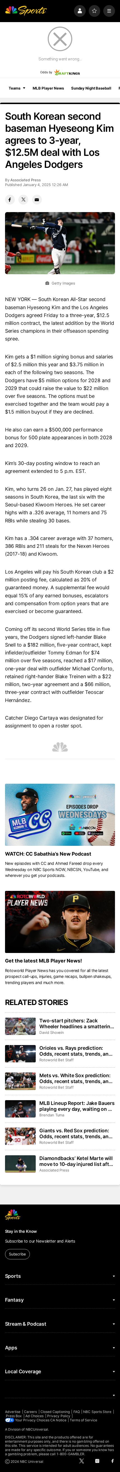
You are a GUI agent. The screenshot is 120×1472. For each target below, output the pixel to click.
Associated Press (25, 180)
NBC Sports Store (97, 1412)
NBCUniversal (37, 1429)
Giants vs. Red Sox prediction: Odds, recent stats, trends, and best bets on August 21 (75, 1133)
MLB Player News (48, 88)
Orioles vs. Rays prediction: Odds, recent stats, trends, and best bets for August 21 (75, 1051)
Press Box (14, 1416)
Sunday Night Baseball (91, 88)
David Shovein (51, 1032)
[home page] (26, 11)
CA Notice (58, 1420)
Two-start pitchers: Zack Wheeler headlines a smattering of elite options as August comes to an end (76, 1023)
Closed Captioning (55, 1412)
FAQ (76, 1412)
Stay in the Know (21, 1231)
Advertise (13, 1412)
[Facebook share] (10, 200)
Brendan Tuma (51, 1115)
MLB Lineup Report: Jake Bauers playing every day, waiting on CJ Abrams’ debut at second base (77, 1106)
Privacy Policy (58, 1416)
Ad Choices (34, 1416)
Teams (14, 88)
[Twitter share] (23, 200)
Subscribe (17, 1254)
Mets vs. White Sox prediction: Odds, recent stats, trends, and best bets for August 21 (75, 1078)
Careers (30, 1412)
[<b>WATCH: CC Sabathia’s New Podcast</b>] (60, 815)
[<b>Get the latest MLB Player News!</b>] (60, 922)
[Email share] (37, 200)
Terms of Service (83, 1420)
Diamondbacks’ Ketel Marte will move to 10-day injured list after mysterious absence (76, 1161)
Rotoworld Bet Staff (56, 1060)
